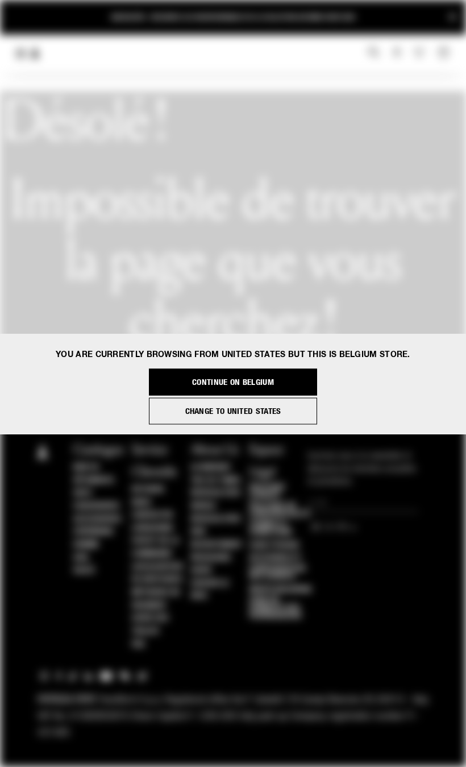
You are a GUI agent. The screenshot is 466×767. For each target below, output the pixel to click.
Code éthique (274, 545)
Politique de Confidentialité (280, 510)
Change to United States (233, 411)
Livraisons (152, 528)
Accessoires (97, 519)
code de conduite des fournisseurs (275, 608)
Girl (81, 558)
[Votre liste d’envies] (420, 52)
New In (85, 467)
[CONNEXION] (397, 53)
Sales (84, 570)
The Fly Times (216, 480)
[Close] (452, 17)
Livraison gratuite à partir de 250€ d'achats (233, 14)
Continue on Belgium (233, 382)
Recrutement (217, 545)
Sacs (82, 493)
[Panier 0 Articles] (445, 53)
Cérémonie (93, 532)
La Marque (211, 467)
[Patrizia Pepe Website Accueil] (35, 54)
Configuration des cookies (277, 573)
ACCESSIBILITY (275, 558)
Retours (148, 490)
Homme (86, 545)
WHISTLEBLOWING (280, 590)
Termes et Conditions (270, 528)
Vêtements (93, 480)
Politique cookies (267, 491)
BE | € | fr (330, 528)
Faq (138, 644)
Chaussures (96, 506)
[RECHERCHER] (374, 53)
